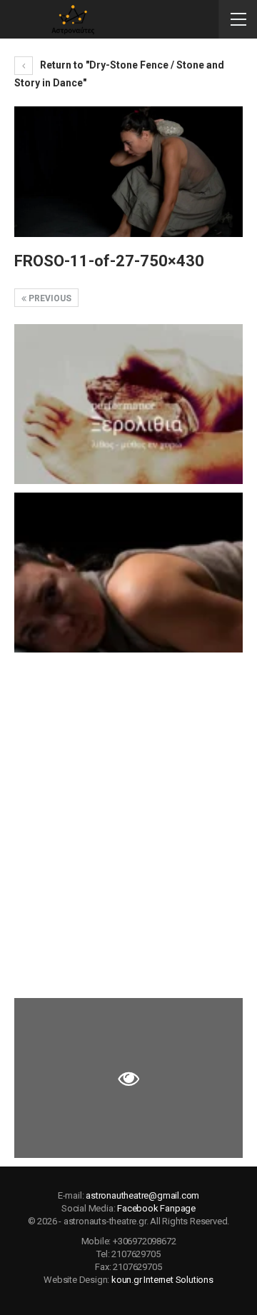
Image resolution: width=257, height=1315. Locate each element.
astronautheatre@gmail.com (142, 1195)
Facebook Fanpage (156, 1208)
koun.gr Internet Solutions (162, 1279)
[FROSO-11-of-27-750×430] (128, 404)
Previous (48, 298)
